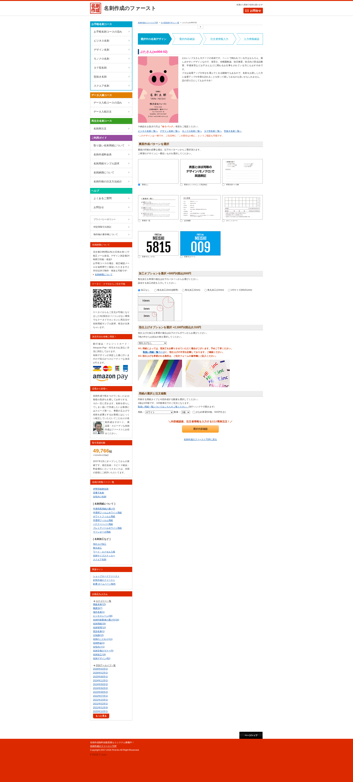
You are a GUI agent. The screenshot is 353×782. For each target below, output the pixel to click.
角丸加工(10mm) (215, 290)
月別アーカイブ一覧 (106, 665)
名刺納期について (104, 172)
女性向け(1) (99, 647)
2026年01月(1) (100, 672)
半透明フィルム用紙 (103, 520)
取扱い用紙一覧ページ (154, 352)
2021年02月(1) (100, 703)
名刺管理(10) (99, 627)
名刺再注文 (100, 128)
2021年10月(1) (100, 700)
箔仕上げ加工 (99, 544)
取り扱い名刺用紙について (109, 145)
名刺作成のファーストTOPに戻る (200, 439)
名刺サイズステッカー (104, 555)
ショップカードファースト (106, 576)
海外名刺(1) (99, 612)
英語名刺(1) (99, 631)
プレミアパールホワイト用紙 (107, 528)
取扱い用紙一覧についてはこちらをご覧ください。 (163, 406)
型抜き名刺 (100, 76)
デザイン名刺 (101, 49)
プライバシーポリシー (105, 219)
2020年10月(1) (100, 711)
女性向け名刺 (99, 496)
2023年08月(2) (100, 692)
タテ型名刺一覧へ (213, 131)
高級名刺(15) (99, 604)
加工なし (145, 290)
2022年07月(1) (100, 696)
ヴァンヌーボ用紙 (102, 532)
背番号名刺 (98, 492)
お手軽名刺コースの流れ (108, 31)
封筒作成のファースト (104, 580)
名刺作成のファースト (130, 8)
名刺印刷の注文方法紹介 (108, 181)
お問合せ (255, 10)
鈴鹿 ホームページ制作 (104, 584)
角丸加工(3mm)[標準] (167, 290)
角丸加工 (97, 548)
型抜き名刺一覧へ (233, 131)
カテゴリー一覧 (103, 601)
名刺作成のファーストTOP (103, 746)
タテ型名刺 (100, 67)
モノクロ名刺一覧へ (192, 131)
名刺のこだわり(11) (103, 639)
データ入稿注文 (103, 111)
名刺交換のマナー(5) (103, 650)
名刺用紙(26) (99, 623)
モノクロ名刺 (101, 58)
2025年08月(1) (100, 676)
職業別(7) (97, 608)
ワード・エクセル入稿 (104, 552)
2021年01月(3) (100, 707)
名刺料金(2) (99, 643)
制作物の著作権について (106, 234)
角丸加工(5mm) (192, 290)
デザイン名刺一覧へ (170, 131)
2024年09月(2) (100, 684)
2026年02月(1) (100, 669)
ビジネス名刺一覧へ (148, 131)
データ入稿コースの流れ (108, 102)
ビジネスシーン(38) (103, 616)
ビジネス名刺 (101, 40)
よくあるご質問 (103, 198)
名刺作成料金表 (103, 154)
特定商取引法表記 (102, 227)
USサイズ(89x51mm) (241, 290)
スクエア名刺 (101, 85)
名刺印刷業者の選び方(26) (106, 620)
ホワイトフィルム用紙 (104, 516)
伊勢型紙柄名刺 (100, 489)
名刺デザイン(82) (101, 658)
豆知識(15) (98, 635)
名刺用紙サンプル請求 (106, 163)
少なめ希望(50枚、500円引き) (210, 412)
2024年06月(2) (100, 688)
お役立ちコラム (100, 594)
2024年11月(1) (100, 680)
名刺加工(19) (99, 654)
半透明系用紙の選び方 (104, 508)
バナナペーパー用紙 (103, 524)
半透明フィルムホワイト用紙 (107, 512)
